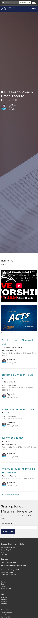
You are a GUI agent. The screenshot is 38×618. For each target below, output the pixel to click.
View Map (4, 555)
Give (2, 584)
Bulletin (3, 582)
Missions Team (6, 588)
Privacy (3, 586)
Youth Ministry (5, 615)
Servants (4, 599)
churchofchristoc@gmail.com (16, 565)
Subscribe (8, 531)
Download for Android (8, 574)
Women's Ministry (6, 617)
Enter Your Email (6, 524)
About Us (4, 597)
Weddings (4, 604)
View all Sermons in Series (10, 495)
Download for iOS (7, 572)
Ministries (5, 610)
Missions (4, 601)
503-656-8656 (25, 3)
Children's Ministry (6, 613)
